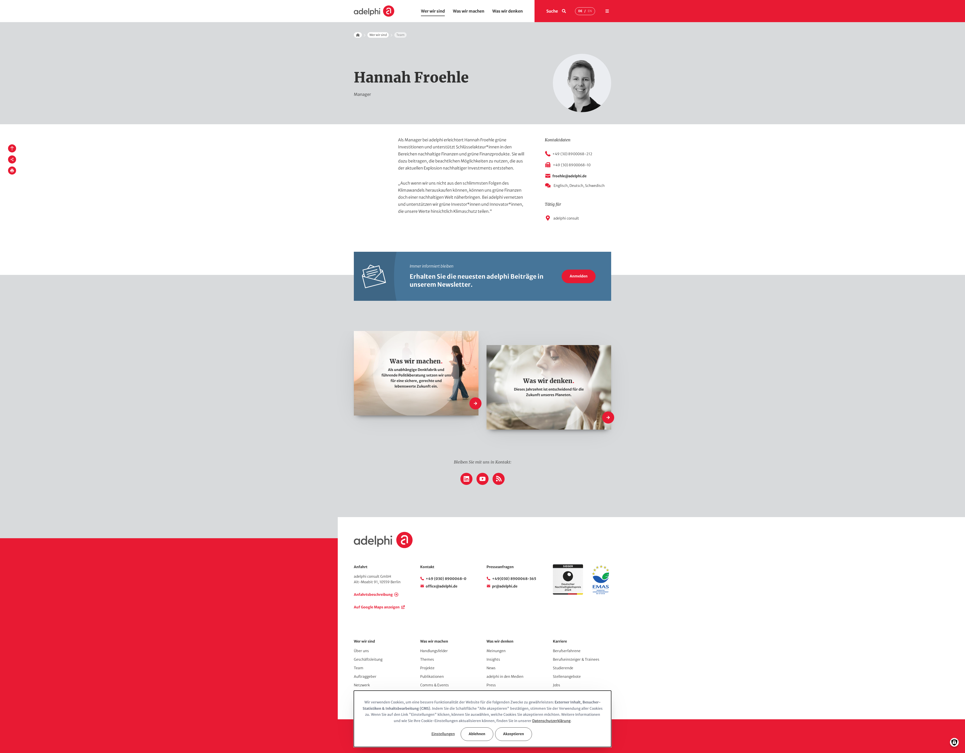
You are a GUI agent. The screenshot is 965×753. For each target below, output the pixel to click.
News (491, 668)
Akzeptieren (513, 734)
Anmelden (579, 276)
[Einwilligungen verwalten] (954, 742)
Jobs (556, 685)
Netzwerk (362, 685)
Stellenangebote (567, 676)
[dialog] (482, 719)
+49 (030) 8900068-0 (446, 578)
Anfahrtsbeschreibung (373, 594)
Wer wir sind (433, 11)
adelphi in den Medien (505, 676)
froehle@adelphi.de (569, 176)
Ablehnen (477, 734)
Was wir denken (507, 11)
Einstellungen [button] (443, 734)
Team (358, 668)
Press (491, 685)
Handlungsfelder (434, 651)
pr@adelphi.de (504, 586)
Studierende (563, 668)
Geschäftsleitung (368, 659)
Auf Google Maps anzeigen (377, 607)
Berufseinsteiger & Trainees (576, 659)
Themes (427, 659)
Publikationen (432, 676)
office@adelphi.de (441, 586)
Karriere (560, 641)
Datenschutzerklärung (551, 721)
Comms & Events (434, 685)
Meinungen (496, 651)
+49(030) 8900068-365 (514, 578)
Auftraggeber (365, 676)
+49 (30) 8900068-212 (572, 154)
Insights (493, 659)
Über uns (361, 651)
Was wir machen (468, 11)
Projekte (427, 668)
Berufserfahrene (567, 651)
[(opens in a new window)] (600, 593)
